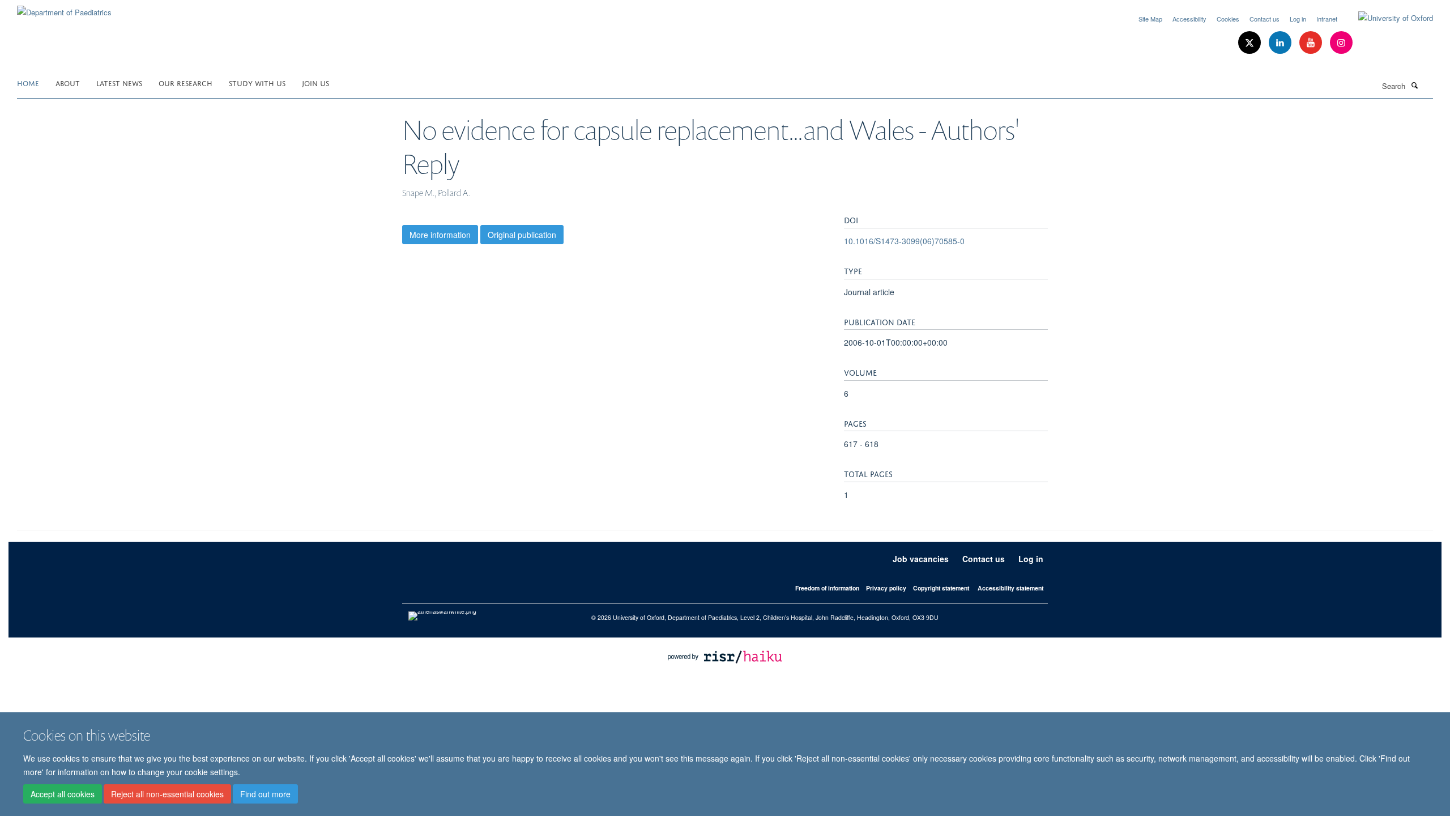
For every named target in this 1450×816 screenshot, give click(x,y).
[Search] (1414, 85)
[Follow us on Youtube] (1311, 42)
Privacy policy (886, 588)
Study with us (257, 82)
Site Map (1150, 18)
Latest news (119, 82)
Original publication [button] (522, 234)
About (68, 82)
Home (28, 82)
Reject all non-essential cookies (167, 794)
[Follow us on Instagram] (1341, 42)
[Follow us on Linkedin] (1281, 42)
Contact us (1264, 18)
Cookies (1228, 18)
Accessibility (1189, 18)
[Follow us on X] (1250, 42)
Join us (315, 82)
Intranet (1326, 18)
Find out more (265, 794)
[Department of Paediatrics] (64, 8)
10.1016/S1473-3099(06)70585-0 (904, 240)
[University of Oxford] (1387, 18)
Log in (1298, 18)
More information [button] (440, 234)
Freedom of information (827, 588)
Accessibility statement (1010, 588)
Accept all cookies (63, 794)
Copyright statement (941, 588)
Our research (185, 82)
